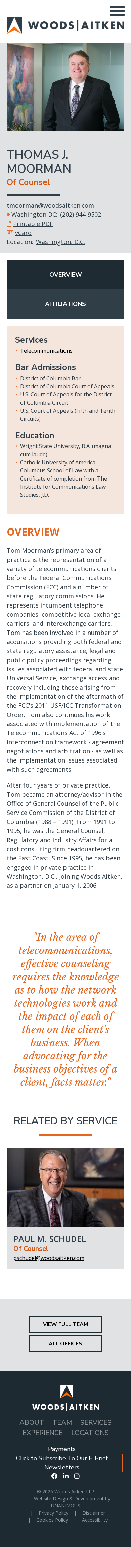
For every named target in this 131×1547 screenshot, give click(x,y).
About (31, 1422)
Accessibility (95, 1520)
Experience (43, 1432)
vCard (23, 233)
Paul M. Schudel (49, 1238)
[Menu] (117, 11)
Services (96, 1422)
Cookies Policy (52, 1520)
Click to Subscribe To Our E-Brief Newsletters (62, 1462)
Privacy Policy (53, 1513)
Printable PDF (33, 224)
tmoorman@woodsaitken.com (50, 205)
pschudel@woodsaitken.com (48, 1258)
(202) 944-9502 (80, 214)
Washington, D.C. (60, 242)
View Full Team (65, 1324)
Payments (62, 1449)
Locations (90, 1432)
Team (62, 1422)
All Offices (65, 1343)
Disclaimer (93, 1513)
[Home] (65, 21)
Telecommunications (46, 350)
